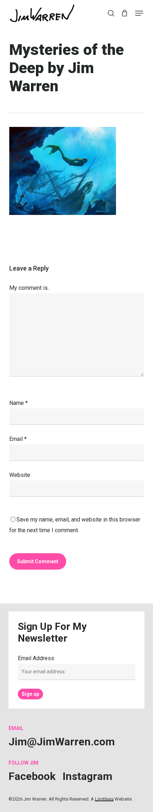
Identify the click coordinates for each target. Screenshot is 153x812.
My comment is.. (29, 287)
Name (18, 403)
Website (19, 475)
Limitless (104, 799)
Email (18, 439)
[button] (139, 13)
